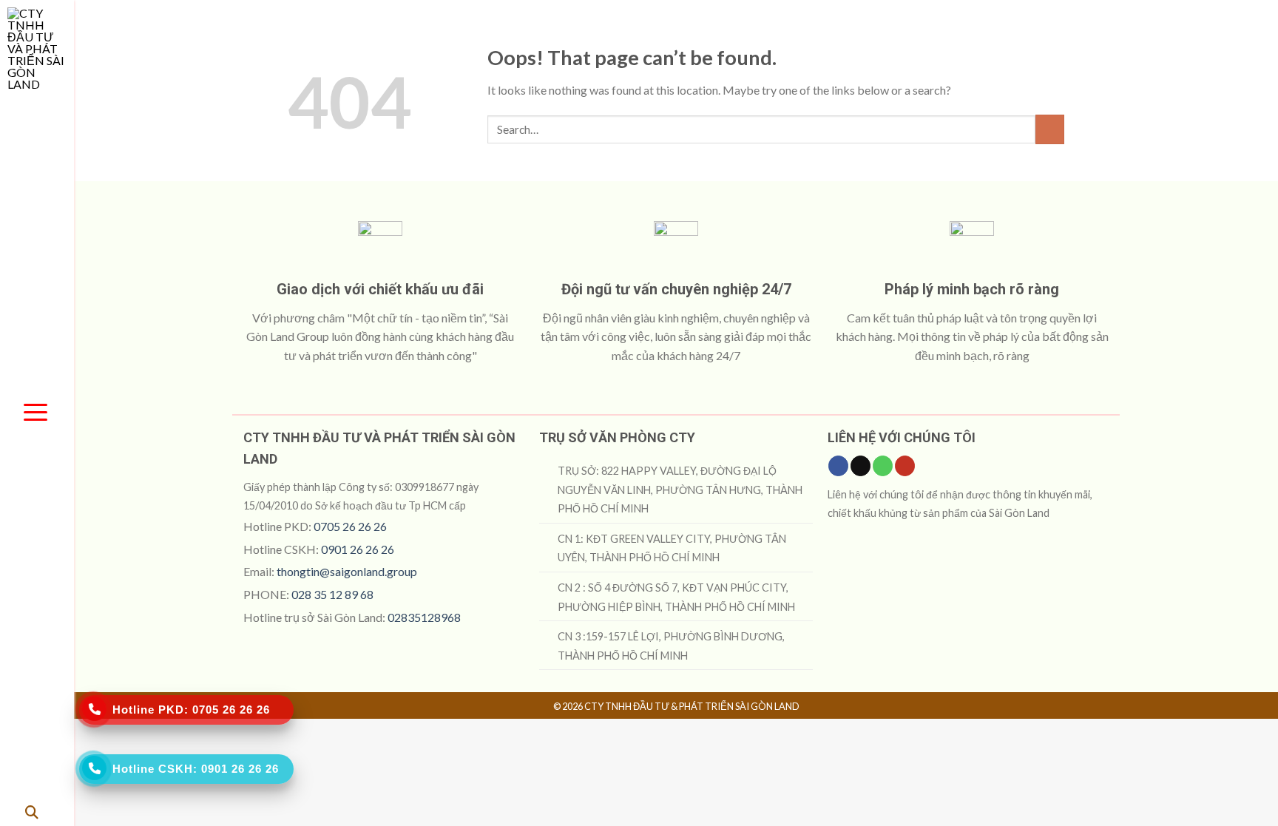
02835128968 (424, 617)
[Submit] (1049, 129)
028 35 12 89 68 (332, 594)
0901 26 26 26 (357, 549)
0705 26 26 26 (350, 526)
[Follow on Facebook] (838, 466)
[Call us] (883, 466)
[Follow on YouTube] (905, 466)
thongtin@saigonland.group (347, 571)
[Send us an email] (860, 466)
